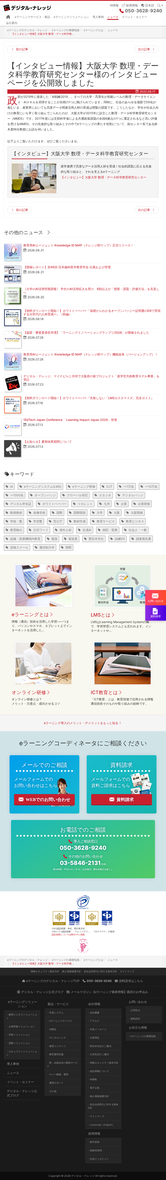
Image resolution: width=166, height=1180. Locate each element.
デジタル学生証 (20, 504)
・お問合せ (134, 1010)
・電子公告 (93, 1087)
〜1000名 (17, 495)
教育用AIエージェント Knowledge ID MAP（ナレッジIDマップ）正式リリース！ (78, 245)
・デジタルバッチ (56, 1037)
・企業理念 (93, 1037)
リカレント (85, 504)
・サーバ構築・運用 (57, 1074)
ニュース (112, 17)
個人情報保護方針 (71, 971)
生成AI (87, 530)
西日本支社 (96, 539)
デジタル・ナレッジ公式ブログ (22, 1093)
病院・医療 (110, 530)
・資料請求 (134, 1018)
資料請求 (125, 799)
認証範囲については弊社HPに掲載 (68, 934)
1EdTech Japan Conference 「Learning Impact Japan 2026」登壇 (70, 420)
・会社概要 (93, 1012)
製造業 (73, 539)
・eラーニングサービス (59, 1020)
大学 (100, 512)
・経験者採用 (95, 1150)
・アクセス (93, 1020)
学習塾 (37, 521)
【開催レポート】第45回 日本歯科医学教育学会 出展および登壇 (67, 267)
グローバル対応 (77, 495)
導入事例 (98, 17)
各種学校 (39, 512)
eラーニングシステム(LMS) (42, 486)
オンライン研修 (29, 692)
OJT (109, 486)
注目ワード (40, 530)
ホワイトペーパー (54, 504)
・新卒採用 (93, 1142)
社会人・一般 (138, 530)
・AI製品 (51, 1029)
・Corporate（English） (101, 1124)
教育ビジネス (135, 521)
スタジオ (105, 495)
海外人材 (65, 530)
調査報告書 (143, 539)
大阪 (117, 512)
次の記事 (144, 49)
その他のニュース (23, 232)
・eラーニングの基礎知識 (142, 1036)
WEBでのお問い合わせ (48, 799)
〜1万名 (128, 486)
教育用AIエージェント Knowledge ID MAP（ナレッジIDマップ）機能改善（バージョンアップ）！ (90, 354)
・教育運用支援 (55, 1054)
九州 (107, 504)
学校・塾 (16, 521)
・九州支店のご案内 (98, 1054)
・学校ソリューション (18, 1034)
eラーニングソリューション (71, 17)
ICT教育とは (104, 692)
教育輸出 (16, 530)
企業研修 (144, 504)
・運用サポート (55, 1082)
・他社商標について (98, 1071)
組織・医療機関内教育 (25, 539)
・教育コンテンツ (56, 1046)
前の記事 (22, 49)
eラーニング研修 (83, 486)
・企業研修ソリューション (20, 1026)
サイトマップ (127, 971)
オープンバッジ (45, 495)
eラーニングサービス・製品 (32, 17)
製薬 (54, 539)
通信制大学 (46, 547)
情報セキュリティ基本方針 (45, 971)
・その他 (51, 1091)
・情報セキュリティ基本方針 (103, 1062)
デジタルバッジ (132, 495)
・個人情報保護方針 (98, 1096)
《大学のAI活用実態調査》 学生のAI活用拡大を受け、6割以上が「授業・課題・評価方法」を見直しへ (91, 290)
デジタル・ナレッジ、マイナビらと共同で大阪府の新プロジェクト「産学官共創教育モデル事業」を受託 (91, 377)
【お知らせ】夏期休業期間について (47, 441)
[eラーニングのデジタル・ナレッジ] (29, 6)
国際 (59, 512)
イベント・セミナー (134, 17)
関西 (68, 547)
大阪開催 (137, 512)
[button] (147, 5)
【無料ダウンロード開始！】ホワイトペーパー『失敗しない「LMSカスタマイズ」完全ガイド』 (88, 398)
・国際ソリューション (18, 1043)
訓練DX (120, 539)
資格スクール (19, 547)
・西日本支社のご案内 (99, 1046)
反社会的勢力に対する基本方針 (100, 971)
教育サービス (106, 521)
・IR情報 (92, 1079)
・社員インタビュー (98, 1158)
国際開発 (79, 512)
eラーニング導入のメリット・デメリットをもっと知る (81, 723)
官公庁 (57, 521)
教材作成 (79, 521)
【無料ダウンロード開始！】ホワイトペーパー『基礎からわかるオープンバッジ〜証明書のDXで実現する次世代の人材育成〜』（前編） (92, 312)
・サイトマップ (96, 1116)
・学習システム (55, 1012)
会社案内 (11, 23)
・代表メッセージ (97, 1029)
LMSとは (101, 614)
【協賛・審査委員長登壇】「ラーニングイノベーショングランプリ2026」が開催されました (86, 332)
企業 (124, 504)
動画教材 (16, 512)
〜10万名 (151, 486)
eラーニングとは (30, 614)
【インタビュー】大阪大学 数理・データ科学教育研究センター (103, 177)
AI (11, 486)
